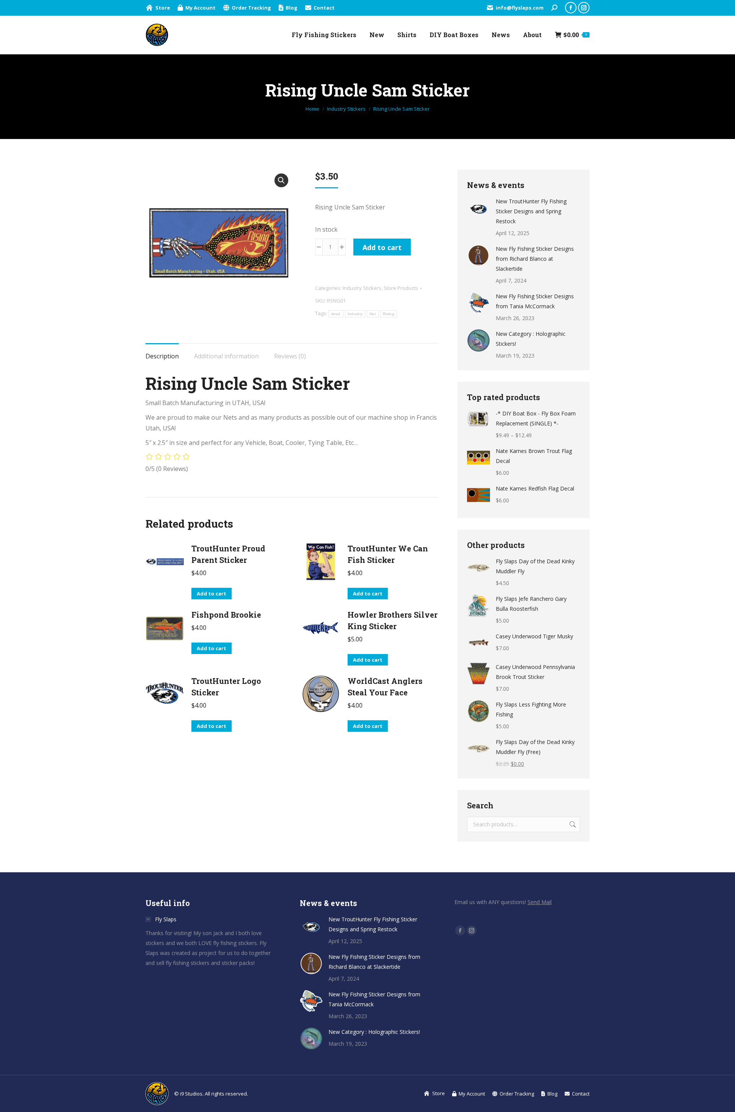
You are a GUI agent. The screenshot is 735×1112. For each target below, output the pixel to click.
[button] (281, 180)
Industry (355, 314)
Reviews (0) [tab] (290, 356)
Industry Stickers (362, 288)
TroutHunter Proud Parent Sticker (228, 554)
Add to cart (382, 247)
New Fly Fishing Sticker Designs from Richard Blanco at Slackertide (535, 258)
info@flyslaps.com (520, 7)
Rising (388, 314)
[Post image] (478, 207)
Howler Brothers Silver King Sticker (393, 620)
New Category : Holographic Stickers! (530, 338)
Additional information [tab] (226, 356)
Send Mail (540, 902)
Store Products (401, 288)
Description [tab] (162, 356)
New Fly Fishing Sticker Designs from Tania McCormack (535, 301)
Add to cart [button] (211, 593)
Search (572, 824)
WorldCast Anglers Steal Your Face (385, 686)
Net (372, 314)
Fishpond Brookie (226, 615)
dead (336, 314)
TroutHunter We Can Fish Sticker (388, 554)
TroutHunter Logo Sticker (226, 686)
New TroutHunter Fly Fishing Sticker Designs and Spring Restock (531, 211)
